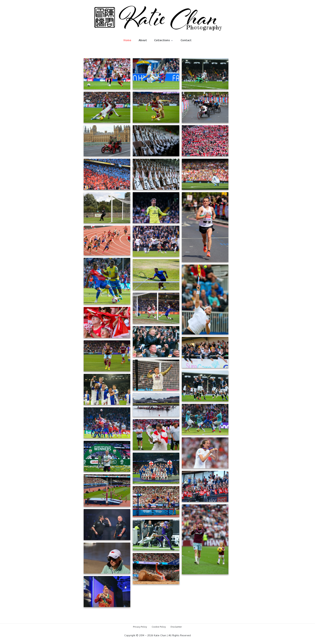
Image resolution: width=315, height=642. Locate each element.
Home (127, 40)
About (143, 40)
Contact (186, 40)
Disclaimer (176, 626)
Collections (162, 40)
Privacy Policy (140, 626)
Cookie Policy (159, 626)
